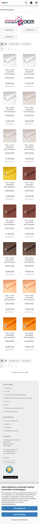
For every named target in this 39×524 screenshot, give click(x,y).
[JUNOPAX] (4, 2)
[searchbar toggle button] (26, 2)
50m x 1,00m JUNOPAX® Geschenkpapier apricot (9, 298)
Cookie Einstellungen (11, 411)
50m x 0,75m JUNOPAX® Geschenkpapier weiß (29, 72)
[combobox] (14, 44)
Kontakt (7, 391)
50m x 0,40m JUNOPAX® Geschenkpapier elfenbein (29, 147)
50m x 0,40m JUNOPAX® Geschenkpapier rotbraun (29, 222)
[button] (2, 44)
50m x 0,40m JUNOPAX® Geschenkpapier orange (29, 335)
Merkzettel (8, 427)
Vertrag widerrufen (10, 477)
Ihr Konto (8, 424)
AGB (6, 405)
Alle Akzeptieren (19, 508)
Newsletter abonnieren (12, 431)
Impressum (8, 388)
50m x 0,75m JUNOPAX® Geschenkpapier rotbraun (9, 222)
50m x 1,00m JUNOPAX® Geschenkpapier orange (9, 335)
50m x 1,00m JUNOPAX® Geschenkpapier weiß (9, 72)
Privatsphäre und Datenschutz (14, 408)
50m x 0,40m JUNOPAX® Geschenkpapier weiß (9, 109)
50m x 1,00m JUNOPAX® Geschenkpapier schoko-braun (9, 260)
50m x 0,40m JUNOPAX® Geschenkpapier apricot (29, 298)
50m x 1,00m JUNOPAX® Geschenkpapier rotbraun (29, 185)
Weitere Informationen (19, 520)
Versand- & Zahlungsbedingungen (15, 395)
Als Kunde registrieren (11, 421)
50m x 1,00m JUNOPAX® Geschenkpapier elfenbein (29, 109)
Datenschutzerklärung (8, 504)
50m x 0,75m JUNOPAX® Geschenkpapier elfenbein (9, 147)
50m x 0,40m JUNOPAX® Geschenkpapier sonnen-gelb (9, 185)
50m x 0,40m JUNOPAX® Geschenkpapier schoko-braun (29, 260)
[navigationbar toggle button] (36, 2)
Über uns (7, 401)
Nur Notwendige (19, 514)
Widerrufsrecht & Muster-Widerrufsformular (18, 398)
